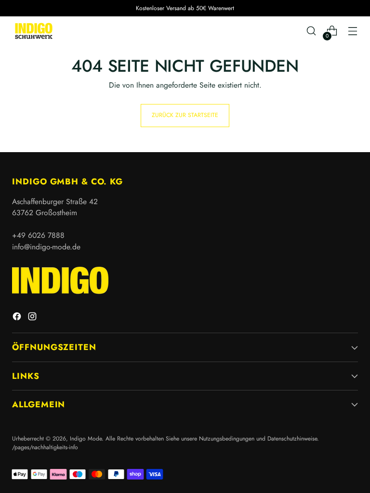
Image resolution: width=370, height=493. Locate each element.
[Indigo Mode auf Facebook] (18, 317)
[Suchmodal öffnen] (311, 31)
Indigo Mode (86, 438)
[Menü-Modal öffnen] (353, 31)
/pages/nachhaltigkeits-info (45, 447)
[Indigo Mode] (33, 31)
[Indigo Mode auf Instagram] (33, 317)
